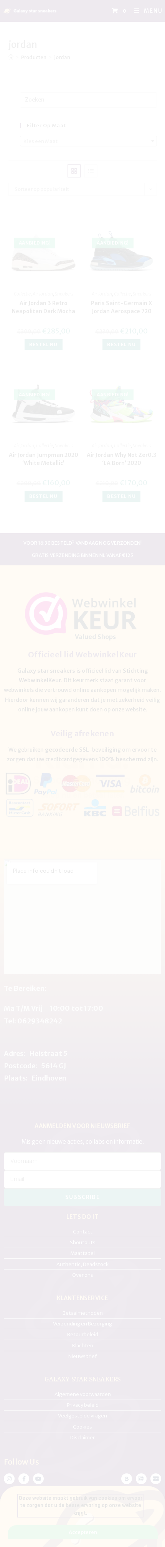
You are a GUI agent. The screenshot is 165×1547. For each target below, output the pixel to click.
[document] (82, 773)
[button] (145, 711)
